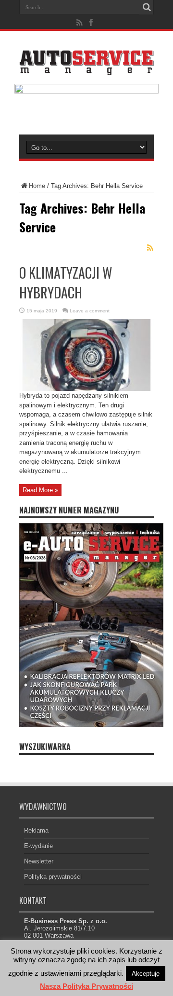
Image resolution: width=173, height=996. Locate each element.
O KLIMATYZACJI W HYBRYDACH (65, 282)
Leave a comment (90, 310)
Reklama (36, 830)
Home (37, 185)
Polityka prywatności (53, 876)
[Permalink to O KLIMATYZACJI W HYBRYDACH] (86, 388)
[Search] (146, 7)
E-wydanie (38, 845)
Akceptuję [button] (146, 973)
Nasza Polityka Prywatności (86, 986)
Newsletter (38, 861)
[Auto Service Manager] (86, 68)
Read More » (40, 490)
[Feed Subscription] (150, 248)
